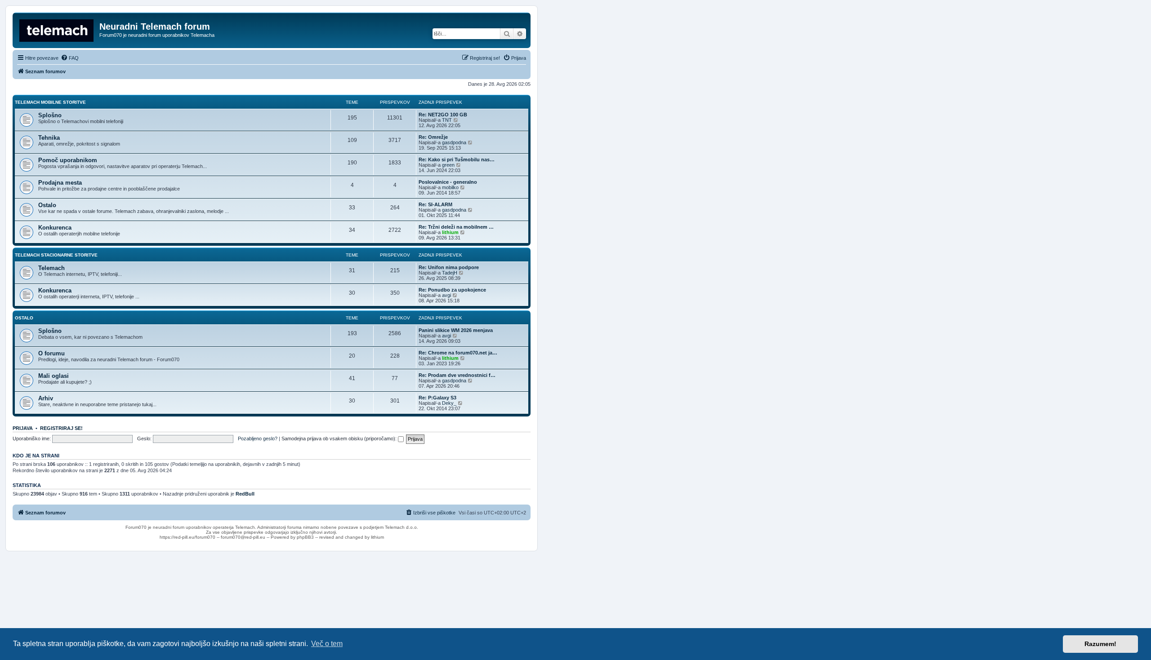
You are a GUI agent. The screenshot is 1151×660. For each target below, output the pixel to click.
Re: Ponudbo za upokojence (452, 289)
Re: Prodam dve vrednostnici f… (457, 375)
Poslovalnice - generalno (448, 182)
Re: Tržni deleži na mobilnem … (456, 227)
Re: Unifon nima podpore (449, 267)
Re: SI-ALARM (435, 204)
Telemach (51, 268)
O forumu (51, 353)
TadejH (449, 272)
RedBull (245, 493)
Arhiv (45, 398)
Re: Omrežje (433, 137)
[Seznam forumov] (57, 29)
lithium (450, 232)
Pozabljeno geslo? (257, 438)
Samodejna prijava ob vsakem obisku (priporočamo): (339, 438)
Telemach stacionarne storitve (56, 254)
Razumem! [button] (1100, 643)
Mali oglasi (53, 375)
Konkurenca (54, 227)
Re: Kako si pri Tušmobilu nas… (457, 159)
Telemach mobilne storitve (50, 102)
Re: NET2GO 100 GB (443, 114)
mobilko (450, 187)
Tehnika (49, 137)
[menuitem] (70, 58)
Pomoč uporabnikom (67, 160)
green (448, 165)
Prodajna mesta (60, 182)
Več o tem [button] (327, 643)
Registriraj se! (61, 428)
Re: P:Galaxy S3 (437, 397)
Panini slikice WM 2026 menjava (456, 330)
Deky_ (449, 403)
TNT (447, 120)
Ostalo (47, 205)
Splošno (50, 115)
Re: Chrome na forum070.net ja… (458, 352)
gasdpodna (454, 142)
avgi (446, 295)
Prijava (23, 428)
